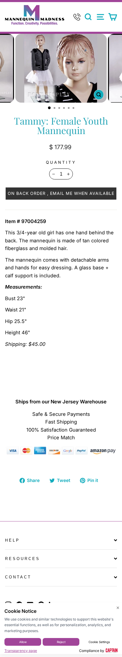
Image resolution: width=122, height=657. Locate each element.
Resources (22, 558)
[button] (61, 193)
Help (12, 540)
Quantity (61, 162)
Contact (18, 577)
